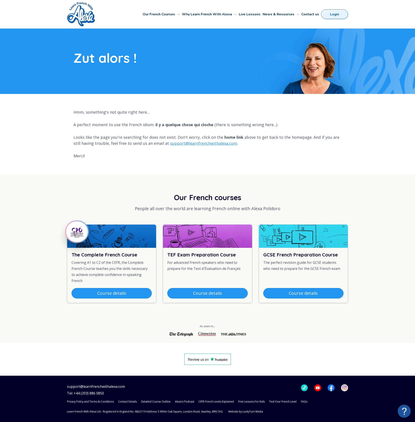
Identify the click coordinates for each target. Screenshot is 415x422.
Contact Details (127, 401)
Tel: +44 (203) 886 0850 (85, 393)
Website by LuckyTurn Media (245, 411)
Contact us (310, 14)
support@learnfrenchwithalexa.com (203, 143)
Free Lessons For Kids (251, 401)
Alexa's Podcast (184, 401)
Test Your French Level (283, 401)
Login (334, 14)
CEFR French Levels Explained (216, 401)
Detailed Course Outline (156, 401)
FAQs (304, 401)
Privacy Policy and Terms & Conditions (90, 401)
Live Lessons (249, 14)
